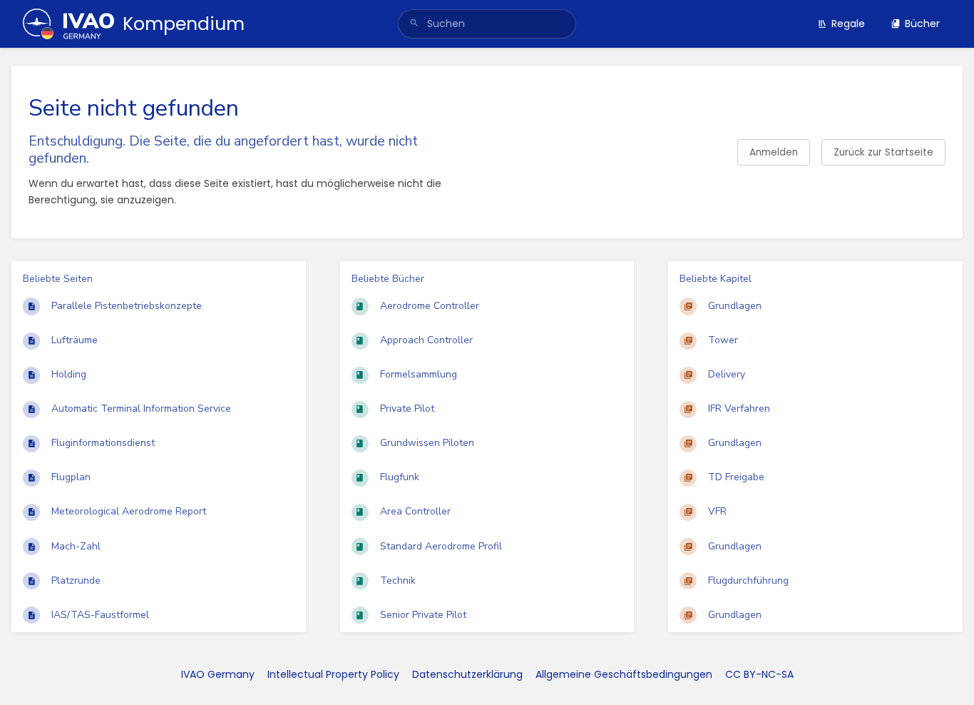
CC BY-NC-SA (759, 674)
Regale (848, 23)
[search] (487, 24)
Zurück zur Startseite (883, 152)
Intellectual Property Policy (333, 674)
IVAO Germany (218, 674)
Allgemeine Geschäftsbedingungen (623, 674)
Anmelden (773, 152)
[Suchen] (414, 23)
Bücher (922, 23)
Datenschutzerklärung (467, 674)
